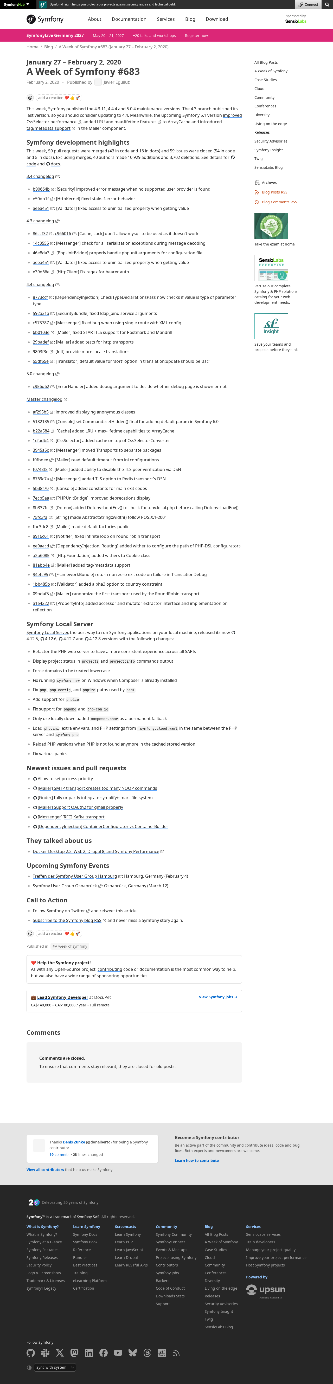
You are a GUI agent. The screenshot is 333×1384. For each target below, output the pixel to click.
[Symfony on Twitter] (60, 1353)
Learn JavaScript (129, 1249)
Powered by (256, 1277)
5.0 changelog (40, 374)
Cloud (259, 88)
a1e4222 (41, 603)
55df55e (41, 361)
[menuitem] (277, 62)
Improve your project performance (276, 1257)
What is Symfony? (43, 1226)
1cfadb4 (41, 440)
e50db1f (41, 199)
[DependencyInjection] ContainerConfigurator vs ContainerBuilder (103, 826)
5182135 (41, 421)
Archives (269, 182)
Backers (162, 1280)
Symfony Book (85, 1241)
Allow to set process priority (65, 778)
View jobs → (218, 996)
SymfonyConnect (170, 1241)
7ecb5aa (41, 498)
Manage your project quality (271, 1249)
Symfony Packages (43, 1249)
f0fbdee (40, 460)
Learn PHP (124, 1241)
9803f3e (40, 351)
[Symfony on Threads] (147, 1353)
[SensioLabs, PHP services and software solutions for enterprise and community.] (295, 21)
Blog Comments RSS (279, 201)
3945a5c (41, 450)
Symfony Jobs (167, 1272)
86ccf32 (40, 233)
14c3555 (41, 243)
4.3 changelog (40, 221)
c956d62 (41, 386)
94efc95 (40, 574)
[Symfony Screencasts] (162, 1353)
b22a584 (41, 431)
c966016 (63, 233)
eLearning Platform (90, 1280)
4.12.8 (95, 639)
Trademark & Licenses (46, 1280)
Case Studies (265, 79)
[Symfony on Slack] (45, 1353)
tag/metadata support (49, 128)
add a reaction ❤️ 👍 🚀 (59, 97)
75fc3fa (40, 517)
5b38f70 (41, 488)
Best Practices (85, 1265)
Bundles (80, 1257)
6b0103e (41, 332)
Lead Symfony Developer (62, 997)
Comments (43, 1032)
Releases (262, 132)
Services (253, 1226)
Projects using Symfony (176, 1257)
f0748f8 (40, 469)
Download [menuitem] (217, 19)
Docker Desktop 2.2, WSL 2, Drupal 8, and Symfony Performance (96, 851)
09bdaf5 (41, 594)
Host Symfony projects (265, 1265)
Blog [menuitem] (190, 19)
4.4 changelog (40, 284)
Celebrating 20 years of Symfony (70, 1202)
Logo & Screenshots (44, 1272)
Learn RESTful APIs (131, 1265)
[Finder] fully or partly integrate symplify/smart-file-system (95, 797)
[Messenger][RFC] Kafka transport (71, 817)
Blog (48, 47)
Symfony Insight (268, 149)
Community (264, 97)
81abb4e (41, 565)
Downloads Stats (170, 1296)
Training (80, 1272)
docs (55, 164)
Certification (83, 1288)
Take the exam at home (274, 244)
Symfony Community (174, 1234)
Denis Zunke (74, 1142)
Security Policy (39, 1265)
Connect (311, 5)
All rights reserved (117, 1216)
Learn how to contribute (197, 1160)
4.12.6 (50, 639)
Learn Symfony (86, 1226)
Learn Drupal (126, 1257)
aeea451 (41, 208)
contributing (110, 969)
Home (33, 47)
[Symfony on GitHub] (31, 1353)
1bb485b (41, 584)
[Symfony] (53, 19)
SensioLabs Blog (268, 167)
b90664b (41, 189)
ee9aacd (41, 546)
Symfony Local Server (47, 632)
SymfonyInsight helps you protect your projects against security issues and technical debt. (112, 4)
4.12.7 (69, 639)
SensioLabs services (263, 1234)
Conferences (265, 106)
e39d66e (41, 272)
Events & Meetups (171, 1249)
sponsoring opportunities (122, 976)
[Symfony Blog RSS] (176, 1353)
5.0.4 (131, 109)
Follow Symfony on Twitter (59, 911)
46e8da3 (41, 253)
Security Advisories (270, 141)
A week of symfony (70, 946)
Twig (258, 158)
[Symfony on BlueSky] (133, 1353)
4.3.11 (100, 109)
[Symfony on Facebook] (103, 1353)
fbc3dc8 (40, 526)
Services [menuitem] (166, 19)
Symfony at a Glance (44, 1241)
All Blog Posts (266, 62)
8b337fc (40, 507)
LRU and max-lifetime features (127, 122)
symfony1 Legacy (41, 1288)
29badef (41, 342)
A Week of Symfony (270, 70)
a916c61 (41, 536)
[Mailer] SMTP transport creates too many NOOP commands (97, 788)
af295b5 (41, 412)
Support (163, 1303)
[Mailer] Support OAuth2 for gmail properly (80, 807)
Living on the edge (270, 123)
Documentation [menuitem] (129, 19)
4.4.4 (112, 109)
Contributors (167, 1265)
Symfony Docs (85, 1234)
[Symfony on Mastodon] (74, 1353)
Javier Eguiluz (117, 82)
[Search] (327, 4)
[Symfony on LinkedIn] (89, 1353)
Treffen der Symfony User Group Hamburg (75, 876)
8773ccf (40, 297)
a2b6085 (41, 555)
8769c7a (41, 479)
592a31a (41, 313)
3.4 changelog (40, 176)
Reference (82, 1249)
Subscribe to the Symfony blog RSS (67, 920)
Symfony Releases (42, 1257)
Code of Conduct (170, 1288)
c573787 (41, 323)
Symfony (14, 4)
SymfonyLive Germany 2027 (55, 35)
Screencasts (125, 1226)
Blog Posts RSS (274, 192)
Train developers (260, 1241)
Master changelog (44, 399)
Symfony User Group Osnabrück (65, 886)
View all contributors (45, 1169)
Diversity (262, 114)
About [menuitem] (94, 19)
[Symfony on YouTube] (118, 1353)
